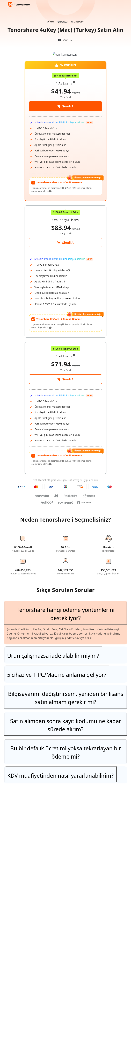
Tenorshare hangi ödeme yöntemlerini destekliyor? (65, 614)
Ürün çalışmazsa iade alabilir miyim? (53, 655)
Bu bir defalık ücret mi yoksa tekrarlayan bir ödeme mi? (65, 752)
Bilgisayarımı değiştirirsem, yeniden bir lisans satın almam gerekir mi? (65, 698)
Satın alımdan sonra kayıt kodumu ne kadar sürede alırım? (65, 725)
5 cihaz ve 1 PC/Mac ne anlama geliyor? (56, 674)
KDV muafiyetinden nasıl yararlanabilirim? (60, 775)
